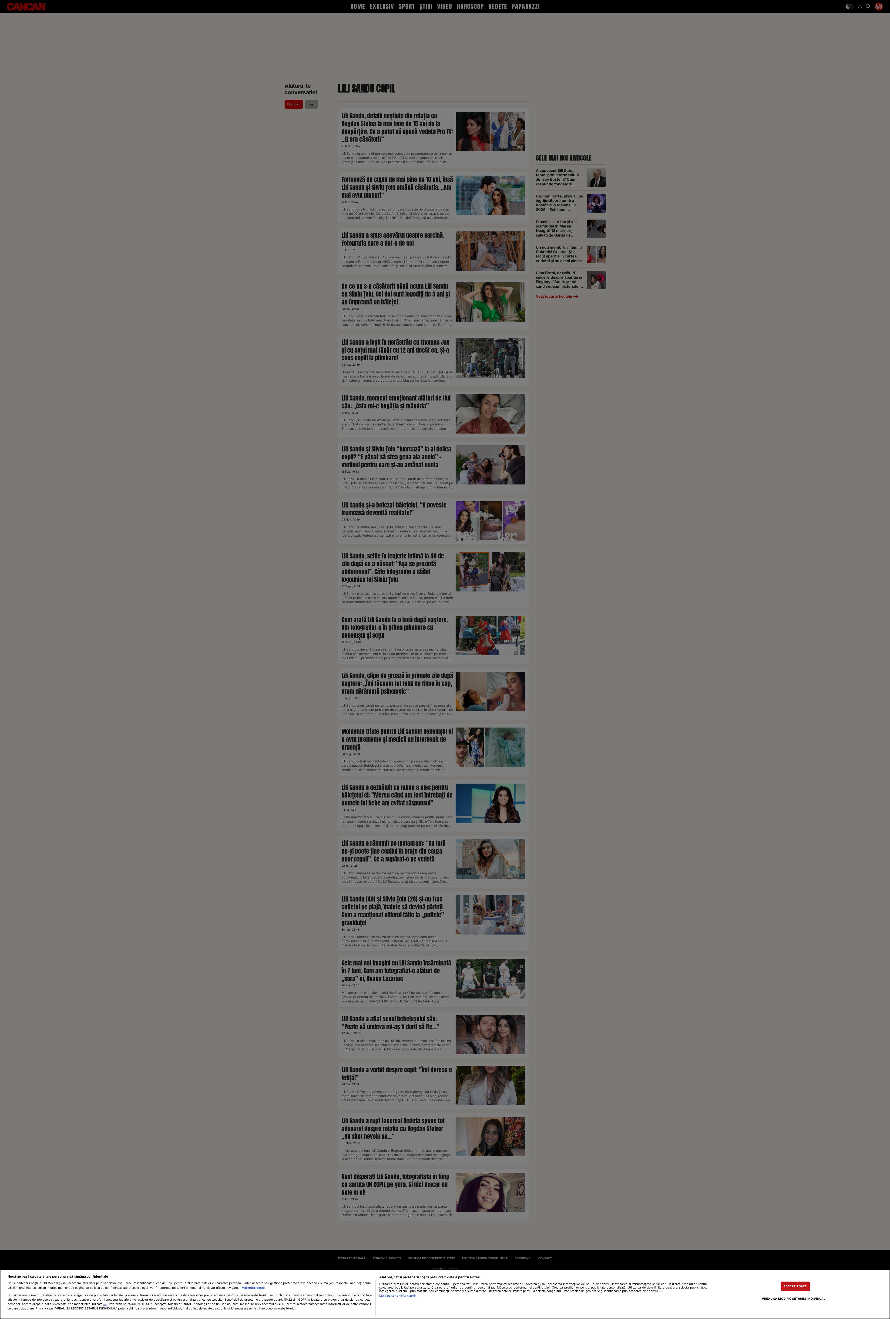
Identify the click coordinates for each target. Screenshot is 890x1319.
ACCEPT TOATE (795, 1286)
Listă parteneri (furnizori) (397, 1295)
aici (105, 1304)
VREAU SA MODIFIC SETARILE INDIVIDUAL (793, 1298)
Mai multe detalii (253, 1287)
